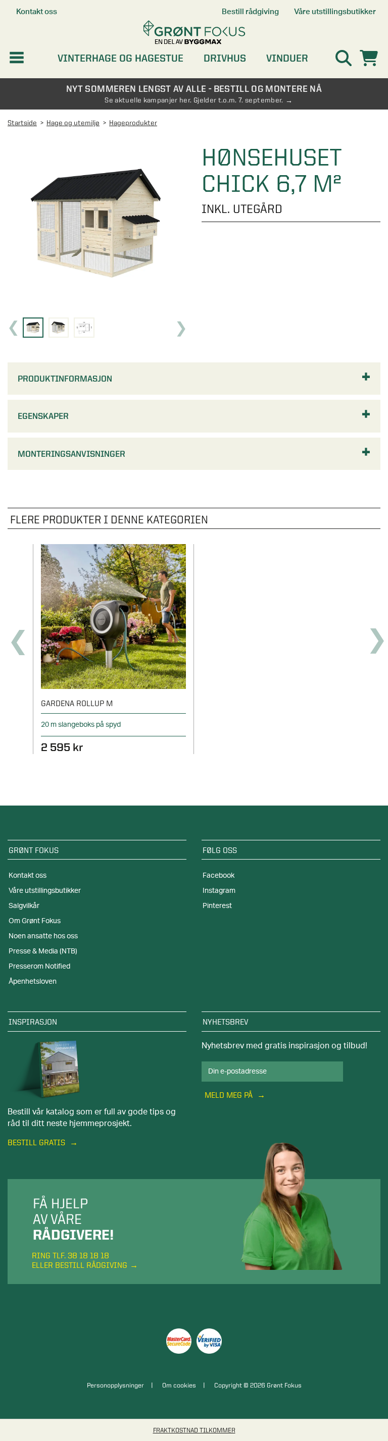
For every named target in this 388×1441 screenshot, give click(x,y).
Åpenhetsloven (33, 981)
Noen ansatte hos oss (43, 936)
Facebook (218, 875)
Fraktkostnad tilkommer (194, 1429)
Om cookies (179, 1385)
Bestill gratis (37, 1142)
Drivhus (225, 58)
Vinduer (287, 58)
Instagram (219, 890)
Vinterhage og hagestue (120, 58)
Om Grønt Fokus (35, 921)
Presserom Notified (39, 966)
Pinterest (217, 906)
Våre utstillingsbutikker (45, 890)
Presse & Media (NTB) (43, 951)
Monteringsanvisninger (71, 453)
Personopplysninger (115, 1385)
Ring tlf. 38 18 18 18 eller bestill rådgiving (79, 1260)
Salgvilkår (24, 906)
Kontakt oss (27, 875)
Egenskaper (43, 415)
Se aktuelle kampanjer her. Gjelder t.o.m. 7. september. (194, 100)
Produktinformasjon (65, 378)
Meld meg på (230, 1095)
